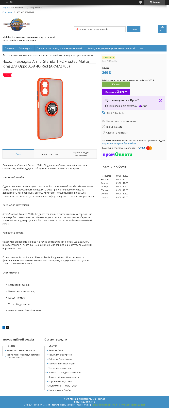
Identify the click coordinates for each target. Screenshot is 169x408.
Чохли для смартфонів (60, 354)
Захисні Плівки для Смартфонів (65, 372)
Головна (9, 48)
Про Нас (11, 345)
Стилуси (53, 345)
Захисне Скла (56, 350)
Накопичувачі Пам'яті (60, 390)
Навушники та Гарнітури (62, 363)
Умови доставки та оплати (21, 350)
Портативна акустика (60, 381)
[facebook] (3, 327)
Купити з (110, 92)
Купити (116, 84)
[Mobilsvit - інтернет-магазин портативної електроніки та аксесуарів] (17, 25)
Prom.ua (101, 398)
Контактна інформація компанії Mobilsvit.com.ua (23, 356)
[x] (7, 327)
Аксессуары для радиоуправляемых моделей (111, 48)
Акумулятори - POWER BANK (63, 385)
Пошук (134, 29)
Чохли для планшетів (60, 368)
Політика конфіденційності (132, 404)
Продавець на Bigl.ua (84, 401)
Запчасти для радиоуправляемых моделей (60, 48)
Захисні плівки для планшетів (64, 376)
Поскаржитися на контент (104, 404)
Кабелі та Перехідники (60, 359)
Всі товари (24, 48)
